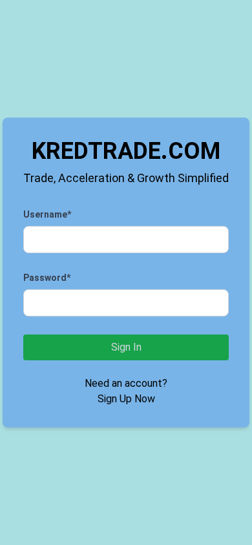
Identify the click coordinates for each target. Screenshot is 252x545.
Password (46, 277)
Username (47, 214)
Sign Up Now (126, 399)
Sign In (126, 347)
